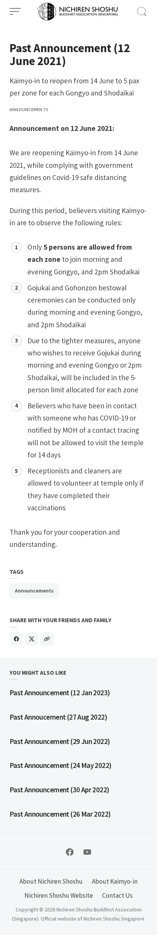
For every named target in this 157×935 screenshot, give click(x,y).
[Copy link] (47, 639)
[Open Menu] (15, 11)
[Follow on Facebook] (69, 852)
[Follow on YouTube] (87, 852)
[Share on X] (31, 639)
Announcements (29, 109)
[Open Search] (141, 11)
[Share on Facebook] (16, 639)
